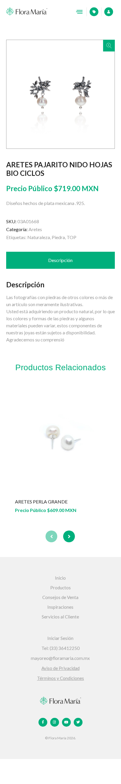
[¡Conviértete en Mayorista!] (91, 11)
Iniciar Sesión (60, 638)
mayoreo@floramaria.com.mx (60, 658)
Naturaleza (38, 237)
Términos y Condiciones (60, 678)
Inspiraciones (60, 607)
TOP (71, 237)
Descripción (60, 260)
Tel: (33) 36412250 (60, 648)
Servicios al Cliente (60, 616)
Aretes (35, 229)
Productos (60, 587)
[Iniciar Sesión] (106, 11)
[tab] (60, 260)
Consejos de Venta (60, 597)
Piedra (58, 237)
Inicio (60, 578)
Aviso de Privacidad (60, 668)
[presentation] (51, 536)
